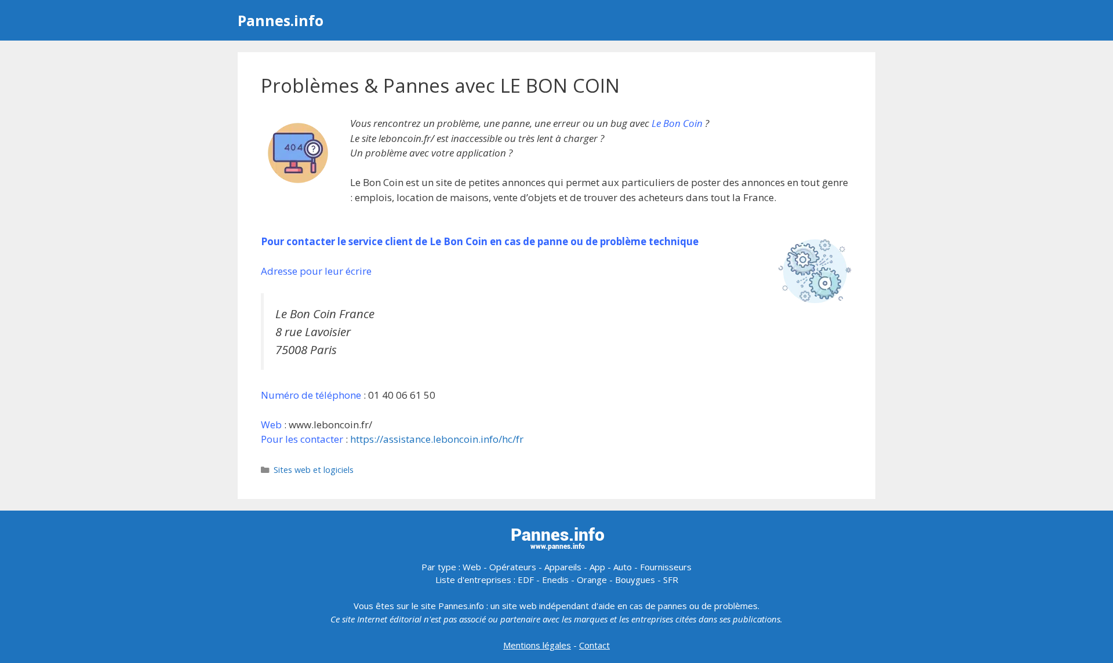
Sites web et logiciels (314, 469)
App (597, 567)
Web (472, 567)
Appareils (562, 567)
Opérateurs (512, 567)
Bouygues (635, 579)
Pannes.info (280, 20)
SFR (670, 579)
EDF (526, 579)
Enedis (555, 579)
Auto (622, 567)
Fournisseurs (666, 567)
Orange (592, 579)
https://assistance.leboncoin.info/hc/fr (436, 439)
